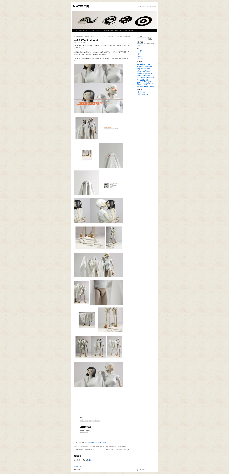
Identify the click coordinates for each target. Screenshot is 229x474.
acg (142, 63)
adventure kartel (143, 64)
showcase (140, 77)
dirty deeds (139, 70)
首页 (75, 30)
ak (151, 65)
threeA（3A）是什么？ (84, 30)
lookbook (102, 446)
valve (139, 79)
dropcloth (146, 70)
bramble (148, 68)
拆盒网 (140, 91)
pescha (106, 446)
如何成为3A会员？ (97, 30)
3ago (140, 63)
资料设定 (140, 58)
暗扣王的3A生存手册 (143, 94)
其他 (139, 53)
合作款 (143, 83)
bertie (139, 68)
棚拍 (146, 86)
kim (151, 73)
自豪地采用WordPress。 (144, 470)
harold (148, 71)
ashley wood (149, 66)
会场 (139, 82)
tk (149, 76)
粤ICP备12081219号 (77, 466)
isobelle (94, 446)
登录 (90, 460)
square (146, 77)
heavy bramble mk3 (140, 73)
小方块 (138, 84)
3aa (137, 63)
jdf (149, 73)
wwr (143, 78)
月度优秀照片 (141, 86)
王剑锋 (152, 86)
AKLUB (139, 66)
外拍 (146, 83)
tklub (152, 77)
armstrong (143, 66)
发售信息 (140, 55)
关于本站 (131, 30)
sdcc (149, 75)
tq (137, 79)
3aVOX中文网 (80, 6)
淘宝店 (116, 30)
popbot (145, 75)
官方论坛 (150, 83)
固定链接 (118, 446)
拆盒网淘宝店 (140, 43)
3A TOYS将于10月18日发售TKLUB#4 (84, 36)
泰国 (149, 86)
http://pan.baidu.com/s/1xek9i (97, 442)
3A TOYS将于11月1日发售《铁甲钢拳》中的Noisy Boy (117, 36)
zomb (151, 81)
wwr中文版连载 (143, 81)
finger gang (144, 71)
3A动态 (82, 446)
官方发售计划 (123, 30)
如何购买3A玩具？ (108, 30)
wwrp (147, 79)
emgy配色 (139, 71)
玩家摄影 (140, 56)
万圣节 (110, 446)
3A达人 (140, 51)
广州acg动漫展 (143, 84)
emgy (150, 70)
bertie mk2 (143, 68)
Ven (85, 42)
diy (142, 70)
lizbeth (97, 446)
